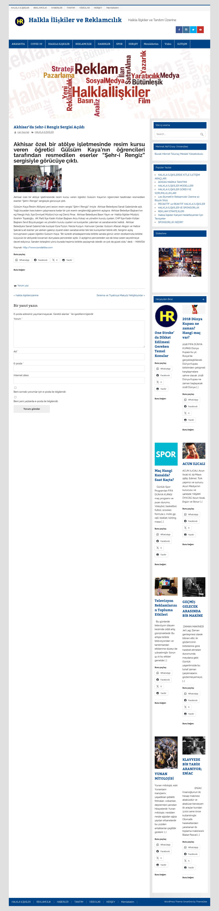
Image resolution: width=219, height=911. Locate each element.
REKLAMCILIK (40, 8)
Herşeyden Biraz (164, 299)
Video (168, 43)
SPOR (119, 43)
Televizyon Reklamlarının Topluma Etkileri (166, 607)
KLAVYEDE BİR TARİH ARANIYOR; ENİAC (192, 766)
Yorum (18, 319)
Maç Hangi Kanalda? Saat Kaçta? (164, 475)
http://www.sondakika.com (38, 247)
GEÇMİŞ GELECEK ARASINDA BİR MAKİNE (192, 608)
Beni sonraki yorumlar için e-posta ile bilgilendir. (40, 392)
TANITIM (71, 8)
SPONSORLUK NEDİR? (170, 222)
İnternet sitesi (21, 375)
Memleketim (112, 8)
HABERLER (56, 8)
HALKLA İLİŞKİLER (20, 8)
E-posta (19, 363)
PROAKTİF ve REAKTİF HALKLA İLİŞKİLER (181, 204)
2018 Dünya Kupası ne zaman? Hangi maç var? (192, 328)
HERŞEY (98, 8)
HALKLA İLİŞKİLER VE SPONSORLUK (178, 207)
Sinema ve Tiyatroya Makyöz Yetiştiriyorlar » (121, 295)
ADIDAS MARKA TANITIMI (172, 182)
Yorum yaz (23, 285)
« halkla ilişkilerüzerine (26, 295)
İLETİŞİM (182, 43)
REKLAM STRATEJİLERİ (171, 211)
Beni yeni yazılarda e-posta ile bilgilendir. (36, 401)
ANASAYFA (18, 43)
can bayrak (23, 132)
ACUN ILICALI (193, 463)
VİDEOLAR (84, 8)
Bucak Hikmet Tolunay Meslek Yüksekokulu (179, 153)
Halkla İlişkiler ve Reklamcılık (75, 20)
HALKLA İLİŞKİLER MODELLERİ (175, 185)
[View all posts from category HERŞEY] (203, 299)
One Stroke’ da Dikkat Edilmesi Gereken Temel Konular (164, 344)
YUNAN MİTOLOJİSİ (164, 776)
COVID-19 (36, 43)
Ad (16, 351)
